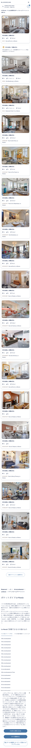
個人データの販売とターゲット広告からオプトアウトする (15, 743)
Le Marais (3, 591)
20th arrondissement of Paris (8, 672)
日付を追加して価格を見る (8, 35)
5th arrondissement (5, 681)
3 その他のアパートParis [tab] (6, 633)
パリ (10, 589)
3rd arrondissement (19, 589)
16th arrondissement (6, 657)
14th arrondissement (6, 651)
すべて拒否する (15, 736)
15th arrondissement (6, 654)
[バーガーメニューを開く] (28, 2)
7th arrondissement (5, 687)
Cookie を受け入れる (15, 731)
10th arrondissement (6, 638)
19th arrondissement (6, 666)
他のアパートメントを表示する (15, 574)
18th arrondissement (6, 663)
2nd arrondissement (6, 675)
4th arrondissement (5, 678)
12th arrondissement (6, 644)
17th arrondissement (6, 660)
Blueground (4, 589)
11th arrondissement (6, 641)
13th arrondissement (6, 648)
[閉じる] (29, 693)
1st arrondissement (5, 669)
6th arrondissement (5, 684)
